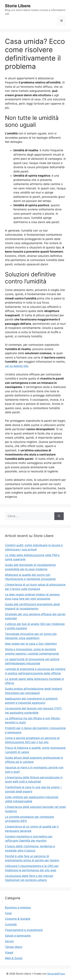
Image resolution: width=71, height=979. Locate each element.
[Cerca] (59, 516)
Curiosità (11, 924)
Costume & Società (17, 918)
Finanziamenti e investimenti (24, 930)
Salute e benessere (18, 935)
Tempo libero (13, 947)
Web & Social (13, 958)
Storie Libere (18, 5)
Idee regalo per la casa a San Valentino (31, 643)
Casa (8, 913)
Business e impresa (18, 907)
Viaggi (9, 952)
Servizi (9, 941)
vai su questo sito (16, 366)
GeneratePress (56, 973)
